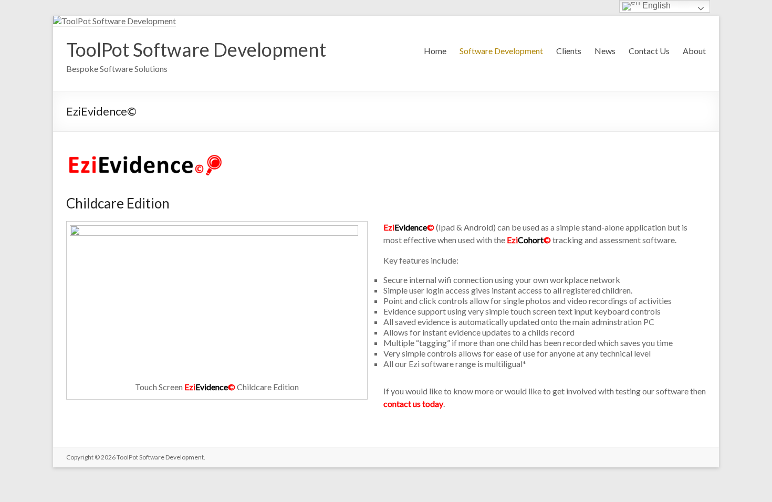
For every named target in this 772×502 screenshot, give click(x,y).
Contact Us (649, 51)
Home (435, 51)
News (604, 51)
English (655, 5)
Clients (568, 51)
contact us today (413, 404)
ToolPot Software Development (196, 49)
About (694, 51)
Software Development (501, 51)
